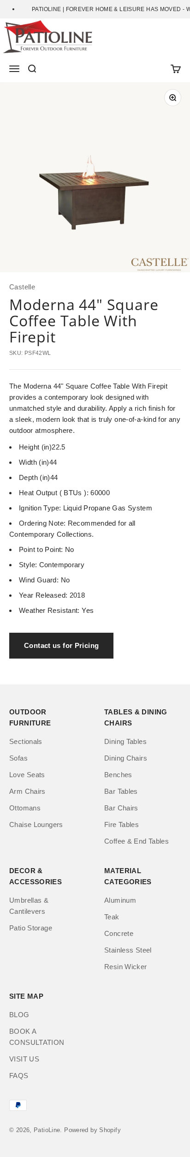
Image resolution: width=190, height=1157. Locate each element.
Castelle (22, 287)
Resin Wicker (125, 967)
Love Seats (27, 775)
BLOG (19, 1015)
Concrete (118, 933)
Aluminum (120, 900)
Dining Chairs (125, 758)
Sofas (18, 758)
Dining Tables (125, 741)
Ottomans (25, 808)
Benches (118, 775)
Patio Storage (30, 928)
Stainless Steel (128, 950)
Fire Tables (121, 824)
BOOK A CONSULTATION (37, 1036)
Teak (111, 917)
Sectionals (25, 741)
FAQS (19, 1075)
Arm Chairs (27, 791)
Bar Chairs (121, 808)
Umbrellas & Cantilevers (28, 905)
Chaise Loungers (36, 824)
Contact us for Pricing (61, 645)
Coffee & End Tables (136, 841)
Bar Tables (121, 791)
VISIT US (24, 1059)
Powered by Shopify (92, 1130)
